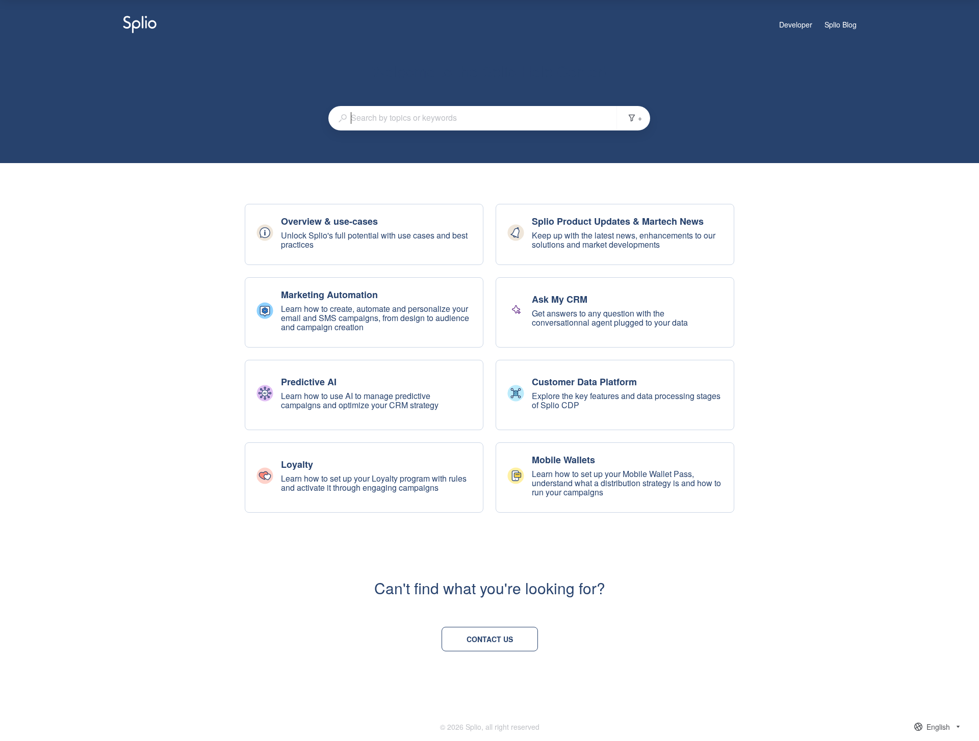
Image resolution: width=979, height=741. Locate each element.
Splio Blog (841, 25)
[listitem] (364, 234)
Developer (795, 25)
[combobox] (472, 117)
